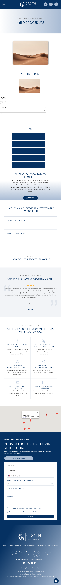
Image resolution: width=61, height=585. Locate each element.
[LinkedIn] (35, 563)
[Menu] (4, 4)
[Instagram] (24, 563)
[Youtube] (29, 563)
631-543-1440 (25, 559)
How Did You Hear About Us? (16, 488)
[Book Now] (51, 4)
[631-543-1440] (45, 4)
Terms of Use (35, 568)
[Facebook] (26, 563)
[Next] (32, 309)
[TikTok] (32, 563)
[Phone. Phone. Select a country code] (9, 476)
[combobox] (30, 483)
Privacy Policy (25, 568)
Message (10, 496)
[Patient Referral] (56, 4)
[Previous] (29, 309)
